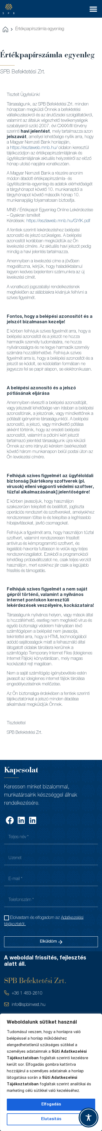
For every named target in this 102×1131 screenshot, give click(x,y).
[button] (93, 9)
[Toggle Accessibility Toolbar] (88, 1117)
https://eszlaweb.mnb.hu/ (33, 148)
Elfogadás (51, 1105)
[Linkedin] (21, 820)
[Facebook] (10, 820)
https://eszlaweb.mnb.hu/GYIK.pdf (58, 221)
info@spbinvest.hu (28, 1005)
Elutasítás (51, 1119)
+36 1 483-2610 (27, 994)
